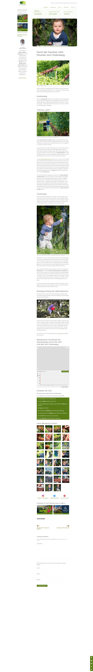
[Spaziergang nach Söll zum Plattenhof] (91, 669)
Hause (60, 333)
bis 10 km (42, 46)
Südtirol (59, 7)
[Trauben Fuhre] (48, 471)
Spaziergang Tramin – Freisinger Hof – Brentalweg (43, 528)
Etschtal (57, 46)
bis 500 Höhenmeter (50, 46)
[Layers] (38, 369)
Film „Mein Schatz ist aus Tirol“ (45, 159)
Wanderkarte (67, 13)
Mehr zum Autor (22, 77)
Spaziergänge (64, 46)
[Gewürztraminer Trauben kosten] (65, 428)
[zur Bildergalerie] (91, 663)
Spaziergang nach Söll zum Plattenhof (63, 527)
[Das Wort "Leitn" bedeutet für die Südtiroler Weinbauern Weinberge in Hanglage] (53, 124)
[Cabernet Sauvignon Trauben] (65, 445)
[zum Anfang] (91, 657)
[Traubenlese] (48, 479)
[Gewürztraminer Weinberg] (57, 437)
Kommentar (39, 543)
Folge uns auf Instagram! (42, 498)
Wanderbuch (45, 7)
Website (38, 579)
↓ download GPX (65, 371)
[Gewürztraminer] (65, 437)
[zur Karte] (91, 660)
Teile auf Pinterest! (64, 498)
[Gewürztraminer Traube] (40, 428)
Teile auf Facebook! (54, 498)
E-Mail (38, 573)
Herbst (39, 518)
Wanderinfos (66, 7)
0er (38, 46)
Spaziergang (43, 518)
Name (38, 568)
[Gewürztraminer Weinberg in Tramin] (53, 72)
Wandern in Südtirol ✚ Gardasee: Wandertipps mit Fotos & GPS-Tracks (64, 3)
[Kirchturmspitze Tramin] (57, 471)
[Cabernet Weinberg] (57, 445)
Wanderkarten (53, 7)
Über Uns (72, 7)
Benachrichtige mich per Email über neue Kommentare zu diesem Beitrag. (51, 563)
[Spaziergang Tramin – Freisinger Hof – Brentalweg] (91, 666)
